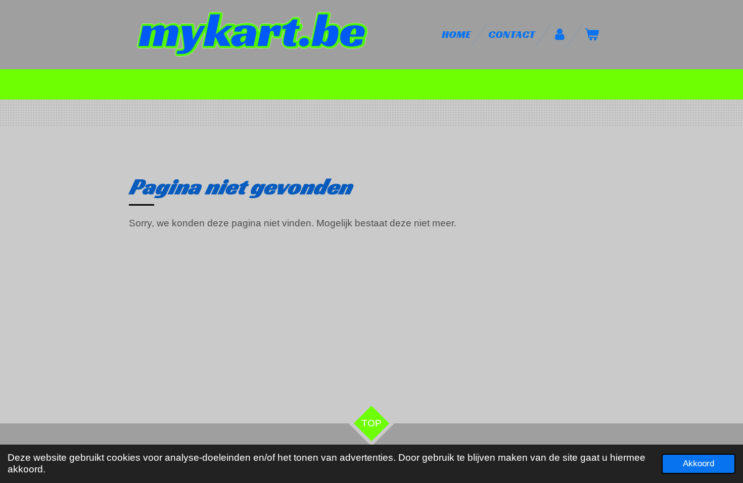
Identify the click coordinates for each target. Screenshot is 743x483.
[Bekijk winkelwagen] (592, 34)
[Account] (560, 34)
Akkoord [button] (698, 463)
